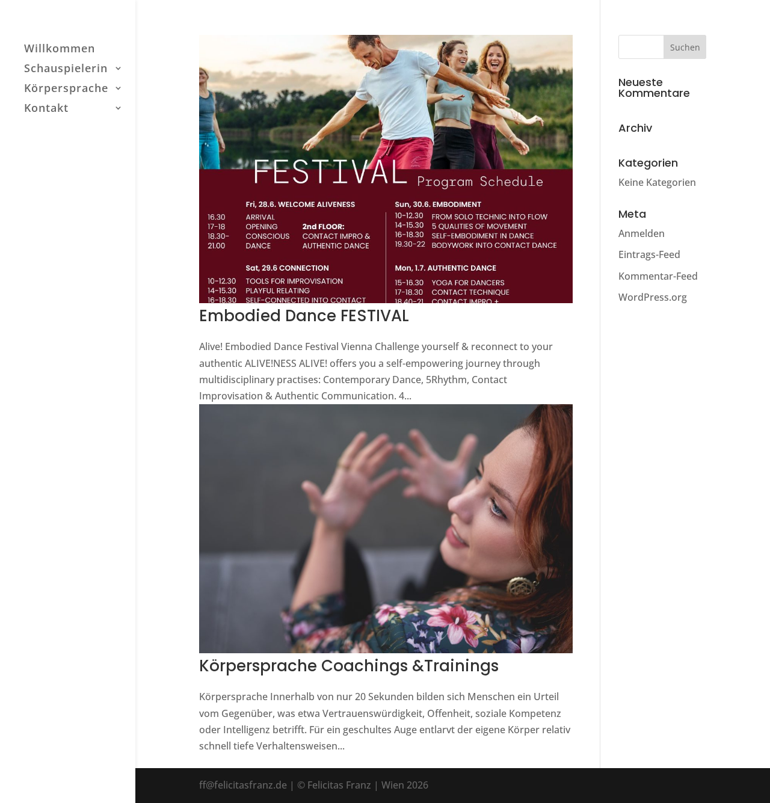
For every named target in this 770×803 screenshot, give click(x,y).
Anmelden (641, 233)
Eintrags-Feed (649, 254)
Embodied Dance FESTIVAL (304, 316)
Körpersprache (66, 89)
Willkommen (59, 49)
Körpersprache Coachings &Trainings (349, 666)
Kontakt (46, 109)
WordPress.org (652, 297)
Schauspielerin (66, 69)
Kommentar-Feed (658, 276)
